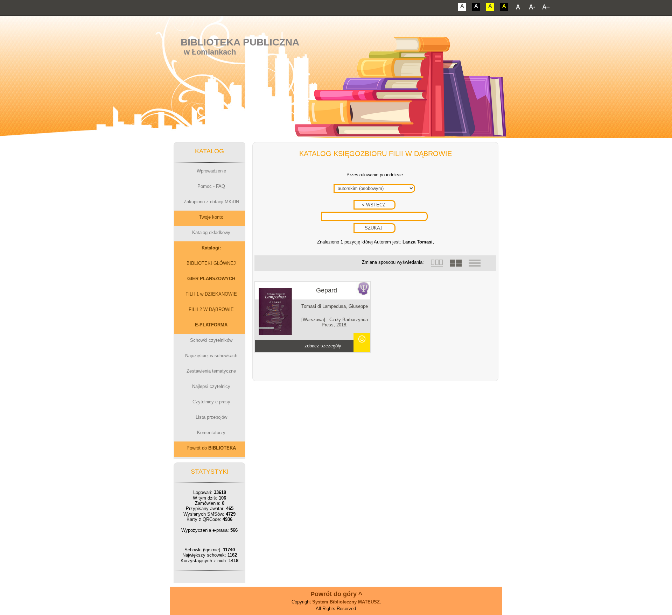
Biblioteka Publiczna (240, 42)
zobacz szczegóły (322, 345)
